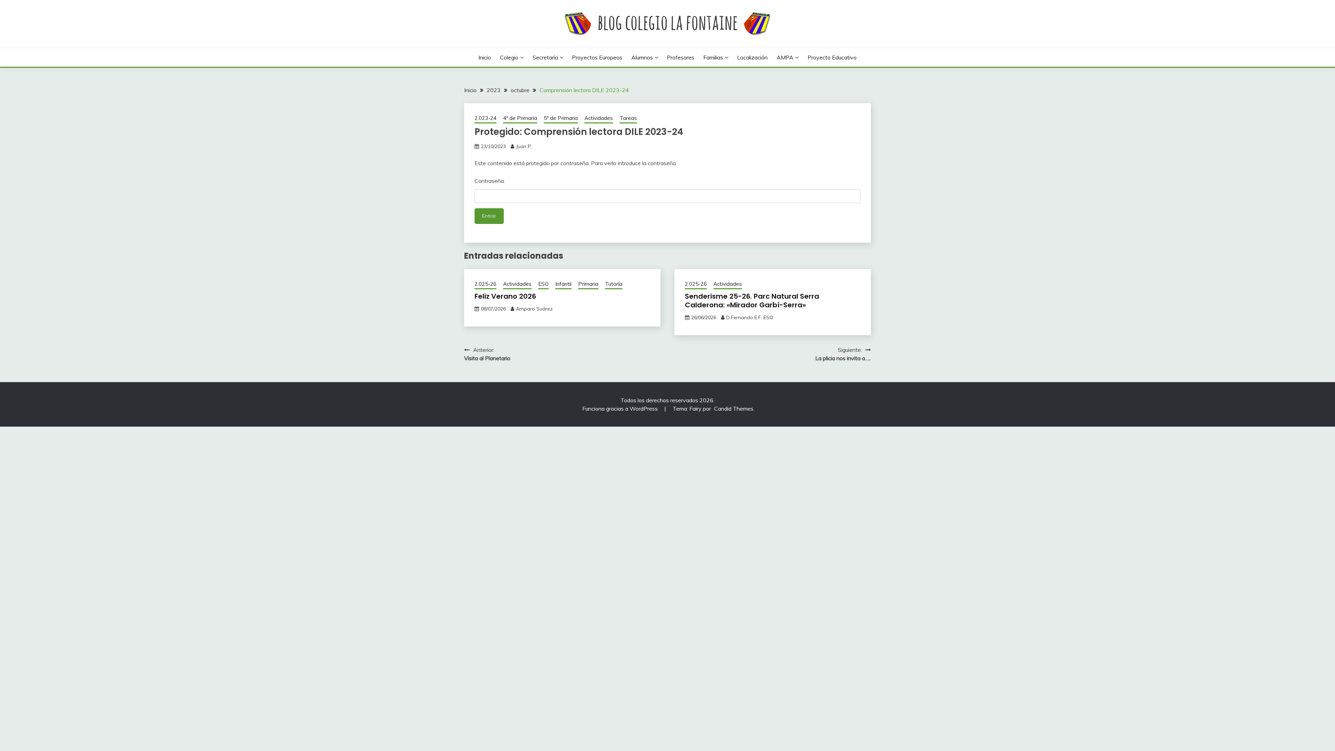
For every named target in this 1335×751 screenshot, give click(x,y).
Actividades (598, 118)
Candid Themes (733, 408)
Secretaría (545, 57)
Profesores (680, 57)
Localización (752, 57)
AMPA (785, 57)
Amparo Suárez (534, 309)
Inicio (484, 57)
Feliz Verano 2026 (505, 296)
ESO (543, 284)
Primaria (588, 284)
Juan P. (524, 146)
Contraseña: (490, 180)
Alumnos (642, 57)
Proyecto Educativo (832, 57)
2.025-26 (485, 284)
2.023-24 (485, 118)
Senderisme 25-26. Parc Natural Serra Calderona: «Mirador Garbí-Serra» (752, 300)
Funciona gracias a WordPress (620, 408)
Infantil (563, 284)
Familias (713, 57)
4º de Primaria (520, 118)
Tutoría (613, 284)
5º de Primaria (561, 118)
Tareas (628, 118)
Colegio (509, 57)
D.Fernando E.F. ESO (749, 317)
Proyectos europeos (597, 57)
